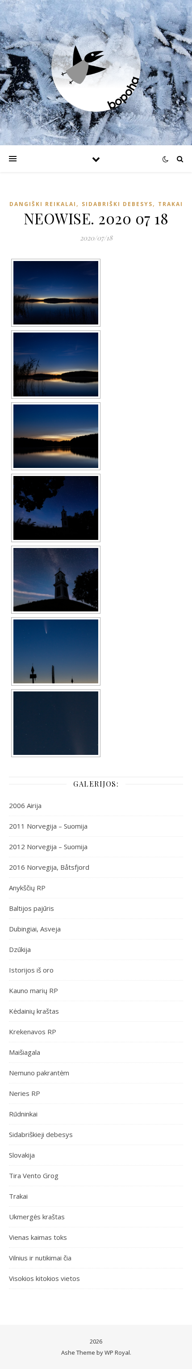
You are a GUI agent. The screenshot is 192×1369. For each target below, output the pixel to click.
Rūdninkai (23, 1113)
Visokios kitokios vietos (44, 1278)
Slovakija (22, 1154)
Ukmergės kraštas (37, 1216)
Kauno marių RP (33, 990)
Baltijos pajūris (31, 908)
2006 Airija (25, 805)
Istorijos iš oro (31, 969)
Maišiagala (24, 1052)
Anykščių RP (27, 887)
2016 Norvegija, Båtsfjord (49, 867)
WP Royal (117, 1352)
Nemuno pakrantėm (39, 1072)
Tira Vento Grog (33, 1175)
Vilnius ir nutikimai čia (40, 1257)
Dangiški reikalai (42, 204)
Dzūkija (20, 949)
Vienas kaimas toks (38, 1237)
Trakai (170, 204)
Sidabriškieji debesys (41, 1134)
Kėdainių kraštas (34, 1011)
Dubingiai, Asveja (35, 928)
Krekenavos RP (32, 1031)
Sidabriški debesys (117, 204)
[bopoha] (96, 67)
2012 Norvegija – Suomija (48, 846)
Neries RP (24, 1093)
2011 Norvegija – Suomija (48, 825)
